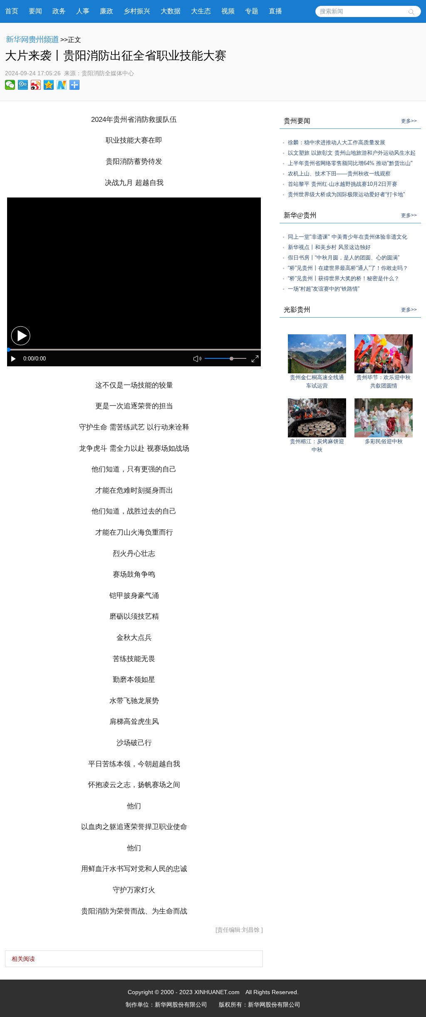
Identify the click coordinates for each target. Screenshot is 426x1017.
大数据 (171, 11)
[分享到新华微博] (62, 85)
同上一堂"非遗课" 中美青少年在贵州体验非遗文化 (347, 237)
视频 (228, 11)
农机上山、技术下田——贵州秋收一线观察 (339, 173)
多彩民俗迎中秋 (384, 441)
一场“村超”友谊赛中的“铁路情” (323, 289)
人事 (82, 11)
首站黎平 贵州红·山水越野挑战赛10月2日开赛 (342, 184)
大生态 (201, 11)
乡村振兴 (137, 11)
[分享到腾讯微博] (23, 85)
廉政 (106, 11)
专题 (251, 11)
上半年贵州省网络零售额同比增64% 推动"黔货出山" (350, 163)
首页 (11, 11)
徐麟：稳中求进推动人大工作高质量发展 (336, 142)
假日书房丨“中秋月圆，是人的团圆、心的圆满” (343, 257)
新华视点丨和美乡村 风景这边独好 (329, 247)
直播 (275, 11)
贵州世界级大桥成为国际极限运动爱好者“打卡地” (346, 194)
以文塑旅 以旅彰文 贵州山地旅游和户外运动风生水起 (352, 153)
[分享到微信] (10, 85)
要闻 (35, 11)
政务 (59, 11)
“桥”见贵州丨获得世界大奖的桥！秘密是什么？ (343, 278)
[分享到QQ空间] (49, 85)
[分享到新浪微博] (36, 85)
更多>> (409, 121)
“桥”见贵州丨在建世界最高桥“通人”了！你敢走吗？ (348, 268)
